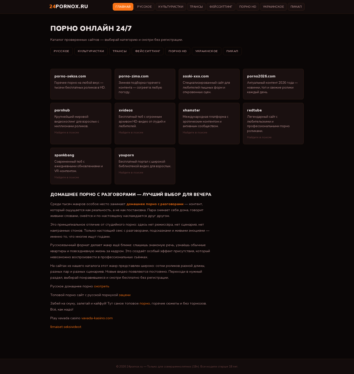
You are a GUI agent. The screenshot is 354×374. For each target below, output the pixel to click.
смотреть (101, 286)
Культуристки (170, 7)
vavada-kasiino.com (97, 318)
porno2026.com (261, 76)
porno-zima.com (134, 76)
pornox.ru (68, 6)
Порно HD (247, 7)
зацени (125, 294)
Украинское (273, 7)
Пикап (296, 7)
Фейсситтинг (221, 7)
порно (145, 303)
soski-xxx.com (196, 76)
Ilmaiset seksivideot (65, 326)
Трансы (196, 7)
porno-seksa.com (70, 76)
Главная (123, 7)
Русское (144, 7)
